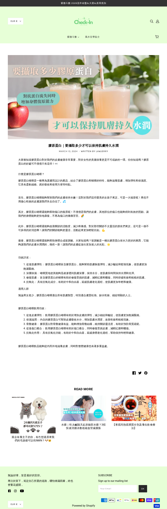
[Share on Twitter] (140, 373)
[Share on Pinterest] (146, 373)
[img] (152, 21)
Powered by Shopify (83, 505)
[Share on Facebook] (134, 373)
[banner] (83, 20)
